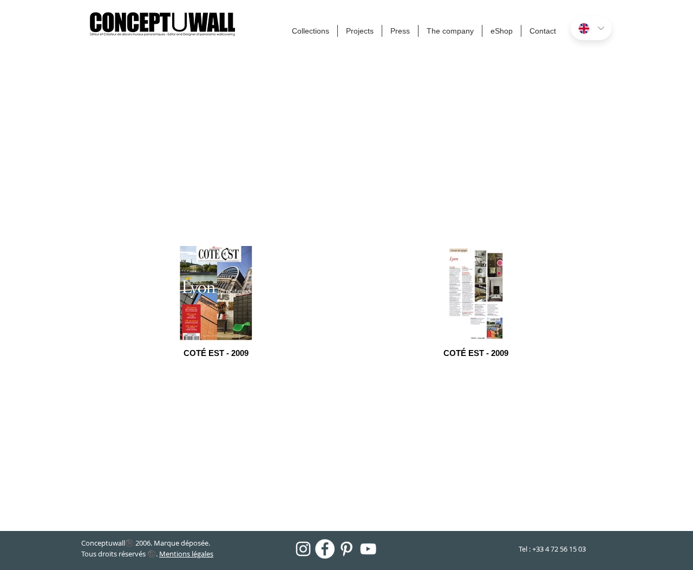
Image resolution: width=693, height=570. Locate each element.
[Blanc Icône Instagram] (303, 549)
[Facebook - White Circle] (325, 549)
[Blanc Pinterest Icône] (346, 549)
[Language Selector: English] (591, 28)
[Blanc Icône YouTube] (368, 549)
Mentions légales (186, 554)
